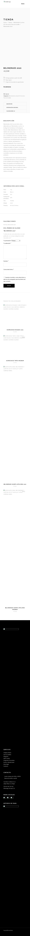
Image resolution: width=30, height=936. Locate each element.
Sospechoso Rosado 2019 (15, 330)
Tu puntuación (7, 241)
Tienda (10, 22)
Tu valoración (7, 243)
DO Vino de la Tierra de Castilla (11, 25)
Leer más (12, 362)
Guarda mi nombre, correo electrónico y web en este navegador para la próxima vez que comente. (14, 279)
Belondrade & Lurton (18, 22)
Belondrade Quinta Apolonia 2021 (15, 484)
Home (5, 22)
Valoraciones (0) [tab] (10, 111)
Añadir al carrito (9, 332)
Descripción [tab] (9, 104)
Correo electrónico (8, 269)
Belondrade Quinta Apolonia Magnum (15, 609)
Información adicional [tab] (12, 107)
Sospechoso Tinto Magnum (15, 361)
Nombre (5, 261)
